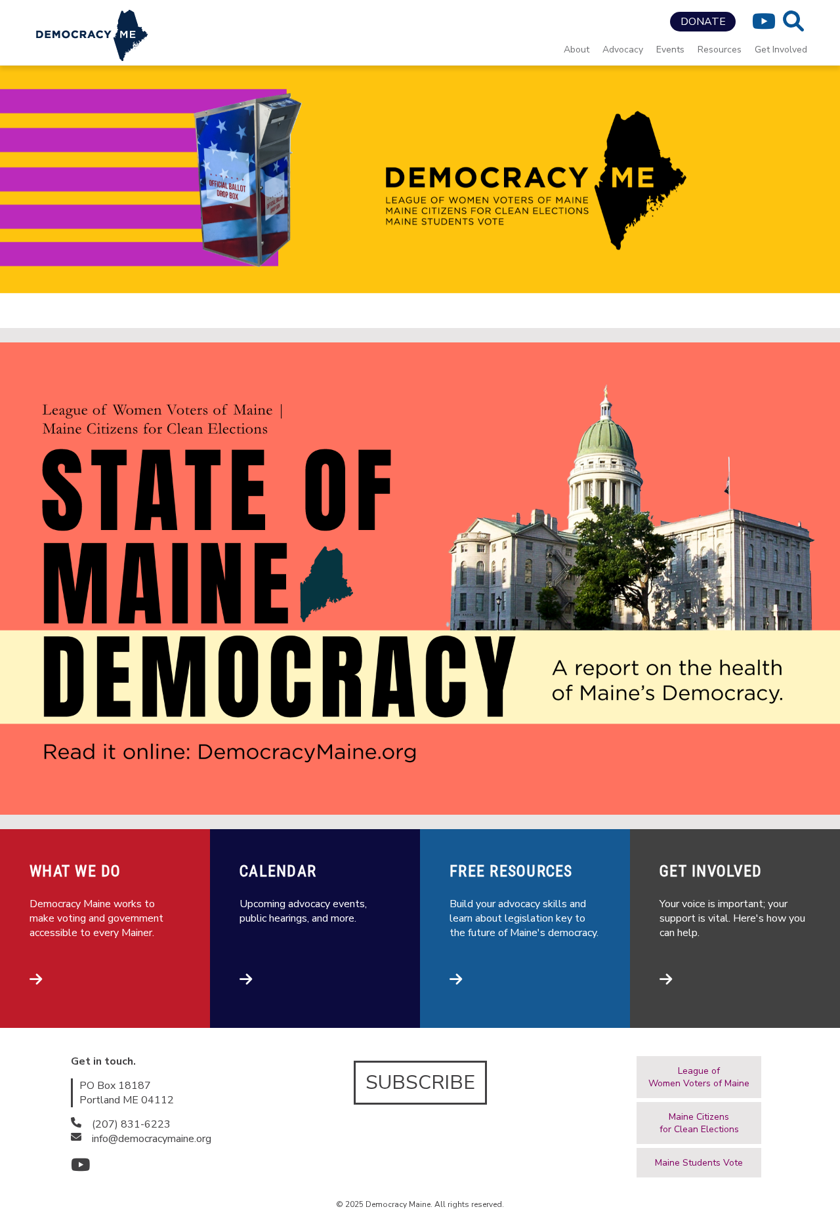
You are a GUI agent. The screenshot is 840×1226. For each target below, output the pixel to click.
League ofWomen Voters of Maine (698, 1077)
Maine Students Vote (699, 1162)
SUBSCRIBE (420, 1082)
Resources (720, 49)
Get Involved (781, 49)
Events (670, 49)
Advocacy (622, 49)
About (576, 49)
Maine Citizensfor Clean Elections (699, 1123)
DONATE (703, 21)
